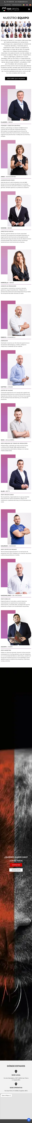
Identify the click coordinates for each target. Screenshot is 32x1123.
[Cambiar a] (24, 5)
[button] (29, 9)
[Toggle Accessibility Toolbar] (29, 1120)
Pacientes (7, 5)
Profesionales (16, 5)
